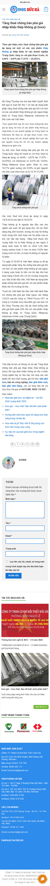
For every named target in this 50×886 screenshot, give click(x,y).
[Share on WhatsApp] (12, 444)
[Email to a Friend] (27, 444)
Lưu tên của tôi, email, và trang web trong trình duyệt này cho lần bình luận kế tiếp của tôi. (25, 566)
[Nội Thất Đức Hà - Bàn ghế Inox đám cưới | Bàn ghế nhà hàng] (25, 9)
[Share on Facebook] (17, 444)
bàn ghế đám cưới (38, 382)
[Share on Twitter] (22, 444)
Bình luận (11, 499)
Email (9, 536)
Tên (8, 523)
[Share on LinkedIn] (37, 444)
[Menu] (3, 9)
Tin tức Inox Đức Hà (11, 19)
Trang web (11, 549)
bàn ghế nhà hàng (12, 386)
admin (26, 35)
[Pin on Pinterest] (32, 444)
